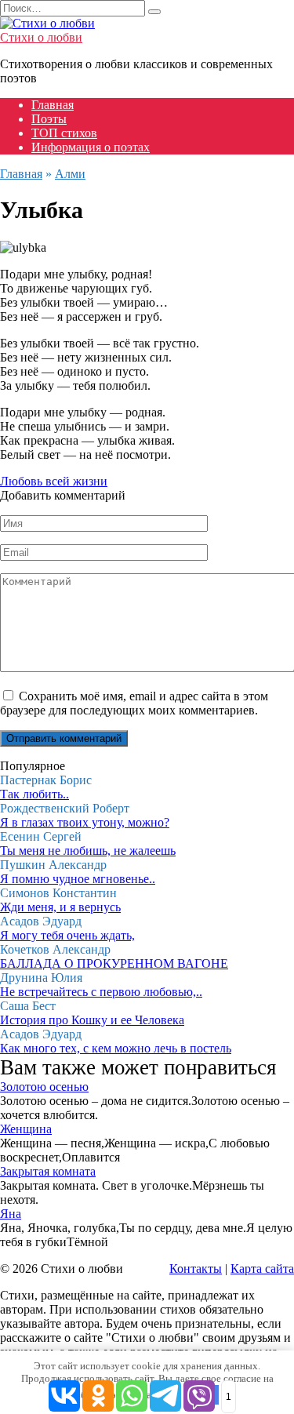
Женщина (26, 1129)
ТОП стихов (64, 133)
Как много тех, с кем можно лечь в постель (115, 1048)
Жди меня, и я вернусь (60, 907)
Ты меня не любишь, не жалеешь (88, 850)
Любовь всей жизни (53, 481)
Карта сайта (262, 1268)
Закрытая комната (48, 1171)
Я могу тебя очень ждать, (67, 935)
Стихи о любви (41, 37)
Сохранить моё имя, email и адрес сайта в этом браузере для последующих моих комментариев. (134, 703)
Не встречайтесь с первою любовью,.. (101, 991)
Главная (52, 104)
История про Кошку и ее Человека (92, 1020)
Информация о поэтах (90, 147)
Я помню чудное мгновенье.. (77, 878)
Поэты (49, 118)
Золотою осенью (44, 1086)
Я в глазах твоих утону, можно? (84, 822)
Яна (10, 1213)
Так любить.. (34, 794)
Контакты (195, 1268)
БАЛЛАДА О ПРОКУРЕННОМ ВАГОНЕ (114, 963)
